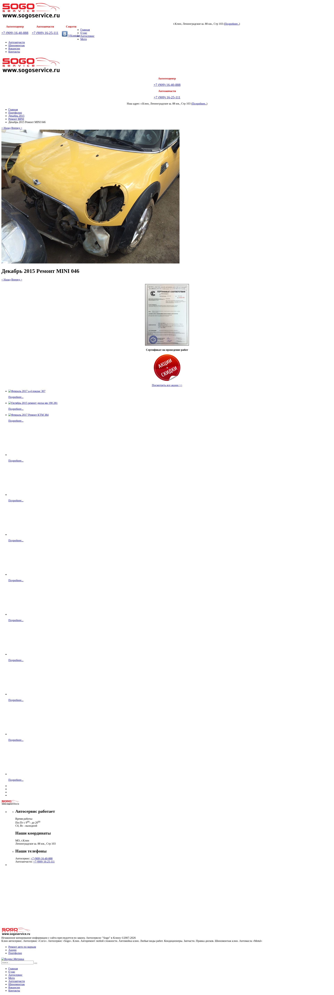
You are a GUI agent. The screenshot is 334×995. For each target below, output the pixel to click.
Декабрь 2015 (16, 115)
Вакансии (14, 48)
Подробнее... (15, 397)
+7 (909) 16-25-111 (45, 33)
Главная (85, 29)
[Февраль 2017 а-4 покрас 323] (28, 773)
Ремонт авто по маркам (22, 946)
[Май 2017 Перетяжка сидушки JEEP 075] (28, 494)
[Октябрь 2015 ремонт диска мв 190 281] (33, 402)
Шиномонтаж (16, 45)
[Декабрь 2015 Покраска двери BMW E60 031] (28, 454)
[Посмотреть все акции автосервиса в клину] (167, 367)
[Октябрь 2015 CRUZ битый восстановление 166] (28, 694)
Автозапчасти (16, 42)
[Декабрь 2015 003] (19, 734)
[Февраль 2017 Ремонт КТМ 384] (28, 414)
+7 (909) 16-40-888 (14, 33)
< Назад (6, 128)
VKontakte (73, 35)
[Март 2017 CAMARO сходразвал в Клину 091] (28, 574)
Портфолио (15, 112)
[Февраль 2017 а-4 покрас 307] (26, 391)
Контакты (14, 51)
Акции (12, 949)
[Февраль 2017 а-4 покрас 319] (28, 654)
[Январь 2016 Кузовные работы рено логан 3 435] (28, 534)
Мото (83, 39)
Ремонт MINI (16, 118)
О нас (83, 32)
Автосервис (87, 36)
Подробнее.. (232, 23)
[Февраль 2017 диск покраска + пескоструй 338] (19, 614)
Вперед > (16, 128)
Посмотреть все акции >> (167, 385)
